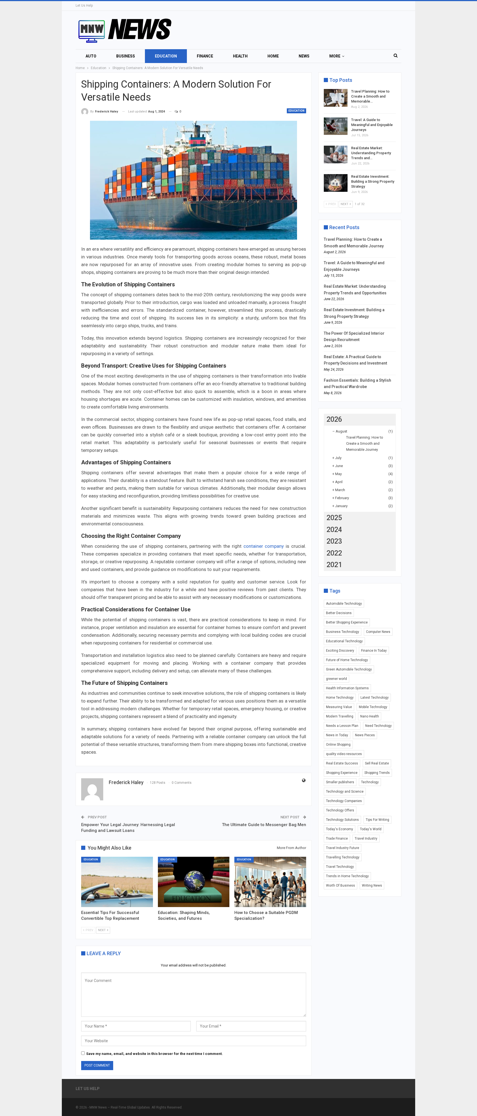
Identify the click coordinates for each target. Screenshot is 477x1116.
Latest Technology (375, 698)
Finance (205, 56)
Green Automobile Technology (349, 669)
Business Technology (342, 632)
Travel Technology (340, 867)
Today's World (370, 829)
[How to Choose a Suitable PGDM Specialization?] (270, 882)
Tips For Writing (377, 820)
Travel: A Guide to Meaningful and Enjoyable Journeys (372, 125)
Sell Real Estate (377, 763)
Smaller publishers (340, 782)
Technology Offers (340, 810)
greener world (336, 679)
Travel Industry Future (342, 848)
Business (125, 56)
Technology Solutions (342, 820)
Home (273, 56)
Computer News (378, 632)
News (304, 56)
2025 (334, 518)
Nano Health (369, 716)
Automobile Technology (344, 604)
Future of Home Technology (347, 660)
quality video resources (344, 754)
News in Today (337, 735)
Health (240, 56)
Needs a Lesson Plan (342, 726)
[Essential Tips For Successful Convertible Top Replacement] (117, 882)
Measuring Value (339, 707)
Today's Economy (339, 829)
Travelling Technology (342, 857)
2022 (334, 553)
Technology (370, 782)
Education (166, 56)
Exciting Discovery (340, 651)
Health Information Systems (347, 688)
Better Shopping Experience (347, 622)
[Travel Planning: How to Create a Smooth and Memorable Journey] (336, 98)
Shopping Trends (377, 773)
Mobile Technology (373, 707)
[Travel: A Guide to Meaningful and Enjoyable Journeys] (336, 126)
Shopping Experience (341, 773)
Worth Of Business (340, 885)
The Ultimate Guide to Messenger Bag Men (264, 824)
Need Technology (378, 726)
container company (263, 546)
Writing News (372, 885)
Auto (91, 56)
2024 (334, 530)
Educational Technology (344, 641)
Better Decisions (339, 613)
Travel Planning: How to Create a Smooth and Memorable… (370, 96)
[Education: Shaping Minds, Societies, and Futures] (194, 882)
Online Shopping (338, 744)
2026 (334, 419)
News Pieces (365, 735)
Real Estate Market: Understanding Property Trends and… (371, 153)
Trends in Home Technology (347, 876)
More (334, 56)
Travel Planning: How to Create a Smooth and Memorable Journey (364, 443)
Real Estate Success (342, 763)
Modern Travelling (339, 716)
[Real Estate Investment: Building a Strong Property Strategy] (336, 183)
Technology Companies (344, 801)
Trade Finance (337, 838)
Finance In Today (374, 651)
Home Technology (340, 698)
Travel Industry (366, 838)
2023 (334, 541)
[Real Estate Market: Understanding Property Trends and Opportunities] (336, 154)
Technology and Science (345, 791)
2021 (334, 565)
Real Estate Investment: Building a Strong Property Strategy (372, 181)
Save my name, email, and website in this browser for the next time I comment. (154, 1054)
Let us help (84, 5)
